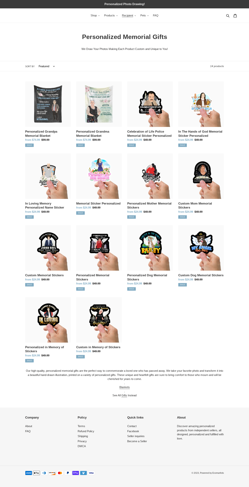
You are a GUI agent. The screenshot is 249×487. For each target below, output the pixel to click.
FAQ (28, 431)
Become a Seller (137, 441)
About (28, 426)
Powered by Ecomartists (212, 473)
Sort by (30, 66)
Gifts (124, 395)
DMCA (82, 446)
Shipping (83, 436)
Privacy (82, 441)
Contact (132, 426)
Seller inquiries (136, 436)
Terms (81, 426)
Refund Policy (86, 431)
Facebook (133, 431)
